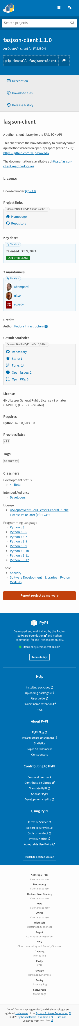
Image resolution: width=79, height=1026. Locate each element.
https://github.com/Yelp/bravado (26, 153)
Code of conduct (38, 833)
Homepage (19, 216)
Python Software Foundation (41, 633)
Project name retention (37, 704)
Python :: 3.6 (18, 531)
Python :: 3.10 (19, 550)
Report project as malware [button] (39, 595)
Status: (40, 647)
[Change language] (70, 8)
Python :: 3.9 (18, 546)
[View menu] (59, 8)
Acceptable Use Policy (38, 844)
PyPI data (12, 244)
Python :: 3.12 (19, 560)
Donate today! (39, 657)
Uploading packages (38, 693)
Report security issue (39, 828)
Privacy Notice (38, 839)
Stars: (16, 358)
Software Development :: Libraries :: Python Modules (40, 579)
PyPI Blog (38, 732)
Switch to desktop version (39, 857)
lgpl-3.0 (30, 191)
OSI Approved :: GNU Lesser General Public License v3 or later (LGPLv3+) (39, 512)
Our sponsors (39, 754)
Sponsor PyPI (39, 794)
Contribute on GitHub (38, 783)
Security (15, 572)
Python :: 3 (17, 527)
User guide (38, 698)
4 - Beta (15, 484)
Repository (18, 223)
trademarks (22, 1013)
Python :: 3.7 (18, 536)
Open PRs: (20, 379)
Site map (61, 1017)
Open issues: (21, 372)
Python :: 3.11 (19, 555)
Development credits (38, 799)
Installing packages (38, 687)
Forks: (18, 365)
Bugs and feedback (39, 777)
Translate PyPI (38, 788)
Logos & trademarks (39, 749)
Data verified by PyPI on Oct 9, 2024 (26, 209)
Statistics (39, 743)
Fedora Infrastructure (29, 326)
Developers (17, 497)
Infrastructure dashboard (38, 738)
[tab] (39, 81)
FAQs (39, 710)
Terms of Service (38, 822)
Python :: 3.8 (18, 541)
